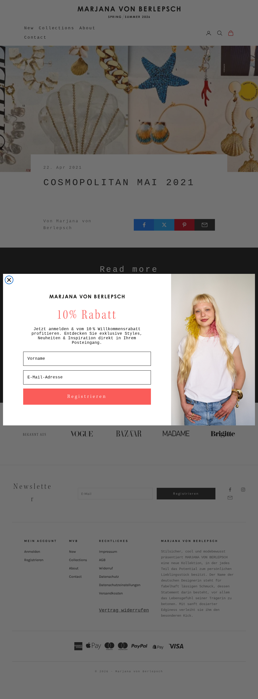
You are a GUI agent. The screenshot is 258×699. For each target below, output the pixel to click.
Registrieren (87, 397)
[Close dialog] (9, 280)
